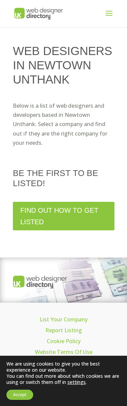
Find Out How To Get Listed (59, 216)
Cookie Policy (64, 341)
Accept (19, 395)
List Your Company (64, 319)
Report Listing (63, 330)
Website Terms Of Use (63, 352)
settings (76, 382)
